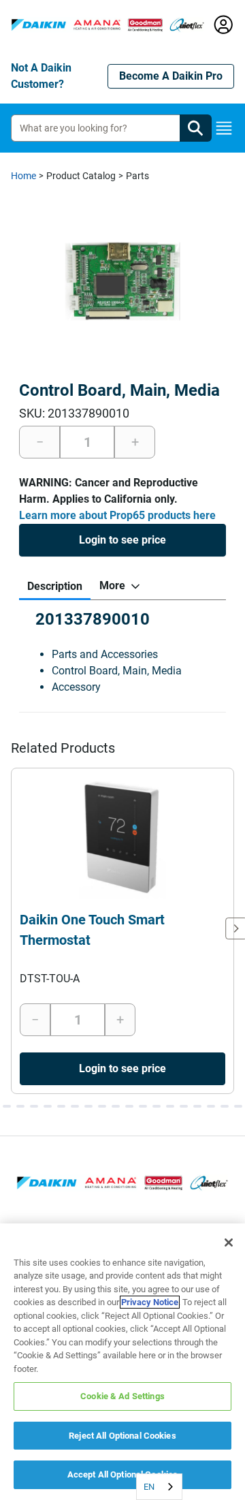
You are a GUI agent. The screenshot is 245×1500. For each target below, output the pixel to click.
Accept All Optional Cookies (122, 1474)
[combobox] (159, 1486)
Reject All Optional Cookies (122, 1436)
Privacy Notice (149, 1302)
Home (23, 175)
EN (149, 1487)
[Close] (229, 1242)
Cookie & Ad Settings (122, 1396)
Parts (137, 175)
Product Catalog (81, 175)
